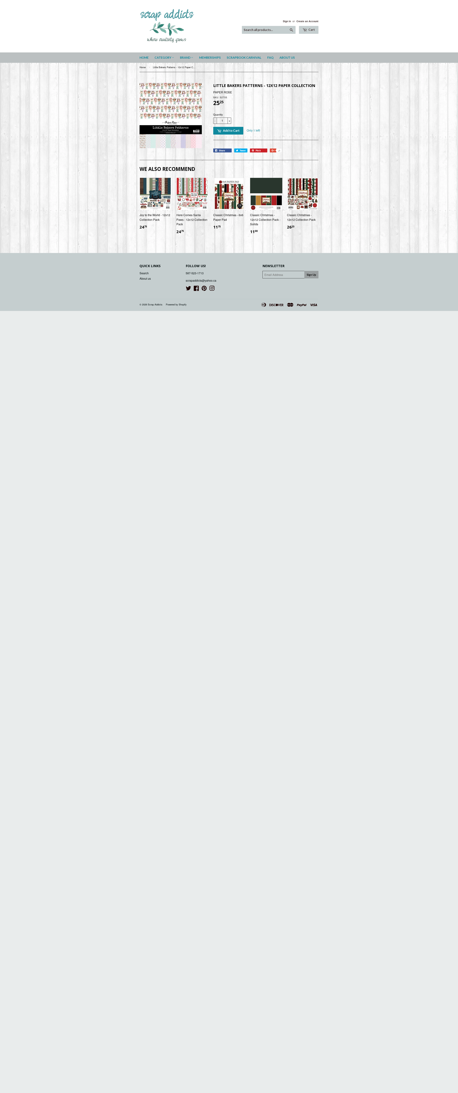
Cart (311, 29)
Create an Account (307, 21)
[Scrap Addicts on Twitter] (188, 289)
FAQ (270, 57)
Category (163, 57)
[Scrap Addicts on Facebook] (196, 289)
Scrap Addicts (155, 304)
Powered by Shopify (176, 304)
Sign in (287, 21)
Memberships (210, 57)
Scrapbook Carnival (244, 57)
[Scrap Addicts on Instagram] (212, 289)
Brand (185, 57)
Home (144, 57)
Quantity (218, 114)
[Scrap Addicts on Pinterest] (204, 289)
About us (287, 57)
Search (144, 273)
